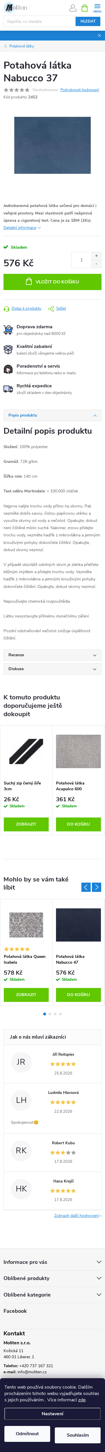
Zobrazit (26, 824)
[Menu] (97, 7)
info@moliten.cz (32, 1372)
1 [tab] (44, 1014)
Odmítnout (27, 1434)
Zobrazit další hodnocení (76, 1215)
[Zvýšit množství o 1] (96, 256)
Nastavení (52, 1414)
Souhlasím (78, 1435)
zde (81, 1400)
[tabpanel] (26, 780)
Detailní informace (20, 227)
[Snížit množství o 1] (96, 264)
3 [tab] (55, 1014)
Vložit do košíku (57, 282)
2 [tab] (49, 1014)
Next (96, 887)
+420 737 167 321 (36, 1366)
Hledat (88, 21)
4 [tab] (60, 1014)
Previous (86, 887)
